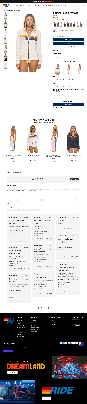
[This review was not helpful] (27, 240)
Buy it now (68, 43)
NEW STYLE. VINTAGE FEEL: (43, 1)
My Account (33, 320)
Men (61, 5)
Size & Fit (55, 50)
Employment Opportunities (36, 333)
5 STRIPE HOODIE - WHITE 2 (33, 155)
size (8, 210)
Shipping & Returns (58, 56)
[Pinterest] (59, 107)
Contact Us (19, 320)
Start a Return (20, 330)
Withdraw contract (20, 336)
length (23, 210)
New (17, 5)
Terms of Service (20, 334)
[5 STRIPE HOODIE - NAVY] (68, 24)
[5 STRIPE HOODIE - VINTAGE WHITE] (61, 24)
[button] (12, 372)
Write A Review (74, 179)
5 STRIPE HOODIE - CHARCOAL (74, 155)
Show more (42, 210)
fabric (15, 210)
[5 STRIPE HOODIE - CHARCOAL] (55, 24)
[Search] (78, 6)
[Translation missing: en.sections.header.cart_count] (83, 6)
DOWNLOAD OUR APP (77, 317)
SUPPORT (19, 317)
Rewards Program (21, 327)
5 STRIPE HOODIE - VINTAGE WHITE (70, 76)
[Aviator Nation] (43, 367)
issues (19, 210)
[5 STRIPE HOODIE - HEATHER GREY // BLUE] (71, 24)
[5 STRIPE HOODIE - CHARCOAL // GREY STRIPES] (74, 24)
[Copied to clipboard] (64, 107)
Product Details (57, 53)
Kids (66, 5)
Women (56, 5)
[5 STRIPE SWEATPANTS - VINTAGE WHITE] (12, 139)
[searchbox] (11, 200)
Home (4, 10)
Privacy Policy (34, 334)
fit (11, 210)
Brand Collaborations (35, 327)
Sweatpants (37, 5)
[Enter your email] (69, 324)
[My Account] (81, 6)
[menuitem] (17, 5)
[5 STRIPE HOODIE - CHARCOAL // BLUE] (64, 24)
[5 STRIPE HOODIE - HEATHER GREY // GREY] (81, 24)
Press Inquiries (34, 331)
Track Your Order (20, 325)
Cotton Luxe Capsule (47, 5)
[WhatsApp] (62, 107)
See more (11, 237)
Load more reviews (43, 307)
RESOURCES (34, 317)
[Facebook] (54, 107)
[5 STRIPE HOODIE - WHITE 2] (33, 139)
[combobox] (24, 200)
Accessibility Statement (22, 332)
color (28, 210)
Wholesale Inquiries (35, 325)
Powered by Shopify (22, 347)
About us (32, 322)
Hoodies (30, 5)
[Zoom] (47, 14)
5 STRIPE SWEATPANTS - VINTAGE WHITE (70, 82)
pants (36, 210)
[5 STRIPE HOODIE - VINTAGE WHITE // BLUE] (77, 24)
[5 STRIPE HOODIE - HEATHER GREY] (58, 24)
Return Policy (20, 329)
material (32, 210)
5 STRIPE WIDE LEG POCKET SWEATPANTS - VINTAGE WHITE (70, 90)
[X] (56, 107)
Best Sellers (23, 5)
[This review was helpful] (24, 240)
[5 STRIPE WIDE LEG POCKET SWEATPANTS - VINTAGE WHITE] (53, 139)
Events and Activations (35, 329)
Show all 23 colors (57, 28)
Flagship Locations (34, 323)
